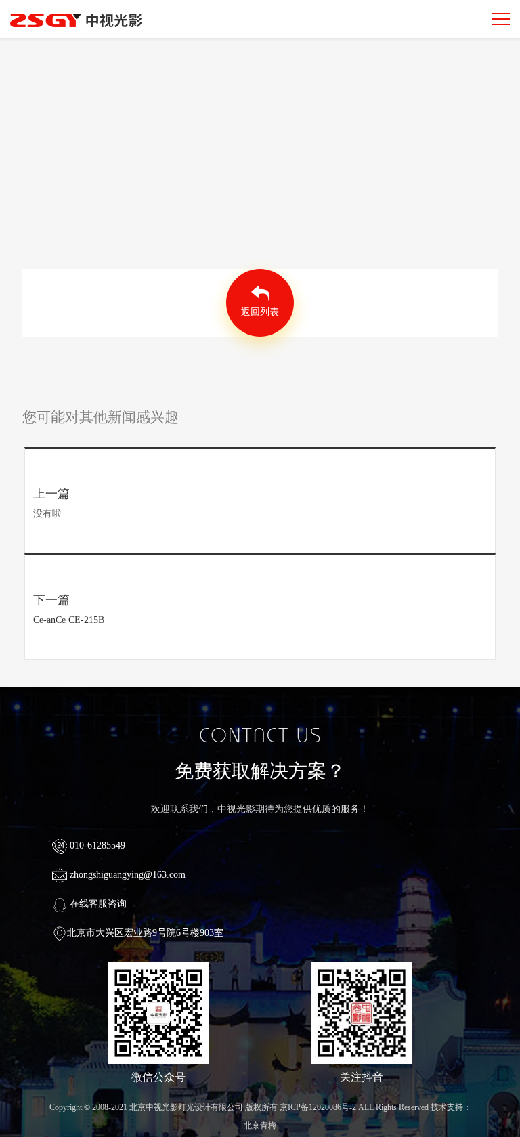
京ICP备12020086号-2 (318, 1107)
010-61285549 (96, 845)
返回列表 (260, 312)
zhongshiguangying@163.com (126, 875)
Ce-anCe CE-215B (68, 620)
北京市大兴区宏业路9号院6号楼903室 (145, 933)
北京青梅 (260, 1125)
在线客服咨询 (97, 904)
